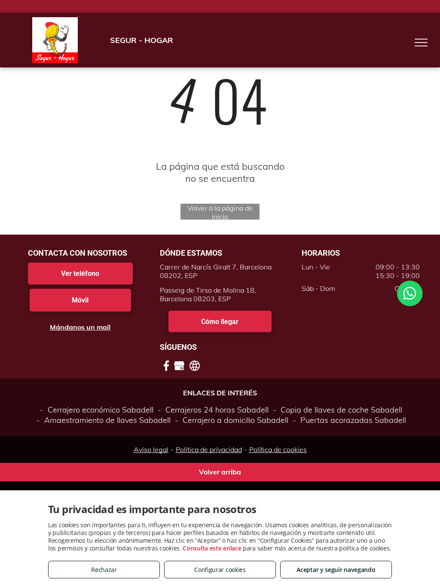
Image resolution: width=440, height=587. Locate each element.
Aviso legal (151, 449)
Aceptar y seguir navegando (335, 570)
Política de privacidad (209, 449)
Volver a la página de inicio (220, 212)
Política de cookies (278, 449)
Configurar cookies (220, 570)
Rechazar (104, 570)
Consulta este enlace (212, 548)
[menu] (421, 42)
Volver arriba (220, 472)
